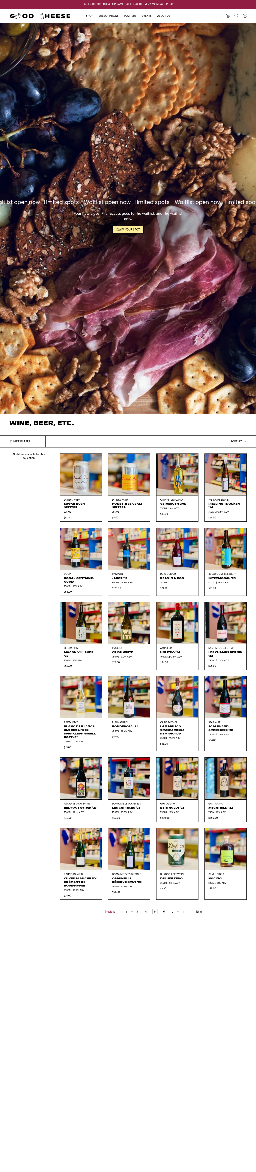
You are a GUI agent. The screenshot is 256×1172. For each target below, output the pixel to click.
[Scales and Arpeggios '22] (225, 697)
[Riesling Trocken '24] (225, 475)
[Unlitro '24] (177, 623)
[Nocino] (225, 849)
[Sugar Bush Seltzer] (81, 475)
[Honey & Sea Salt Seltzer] (129, 475)
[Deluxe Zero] (177, 849)
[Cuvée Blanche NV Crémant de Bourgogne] (81, 849)
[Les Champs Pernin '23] (225, 623)
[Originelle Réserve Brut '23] (129, 849)
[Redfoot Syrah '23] (81, 778)
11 (184, 911)
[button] (89, 15)
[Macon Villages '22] (81, 623)
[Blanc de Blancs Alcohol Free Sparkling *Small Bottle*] (81, 697)
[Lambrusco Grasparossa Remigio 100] (177, 697)
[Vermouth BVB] (177, 475)
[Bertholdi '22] (177, 778)
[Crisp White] (129, 623)
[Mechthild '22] (225, 778)
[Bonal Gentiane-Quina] (81, 549)
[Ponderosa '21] (129, 697)
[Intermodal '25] (225, 549)
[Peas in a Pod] (177, 549)
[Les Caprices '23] (129, 778)
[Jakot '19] (129, 549)
